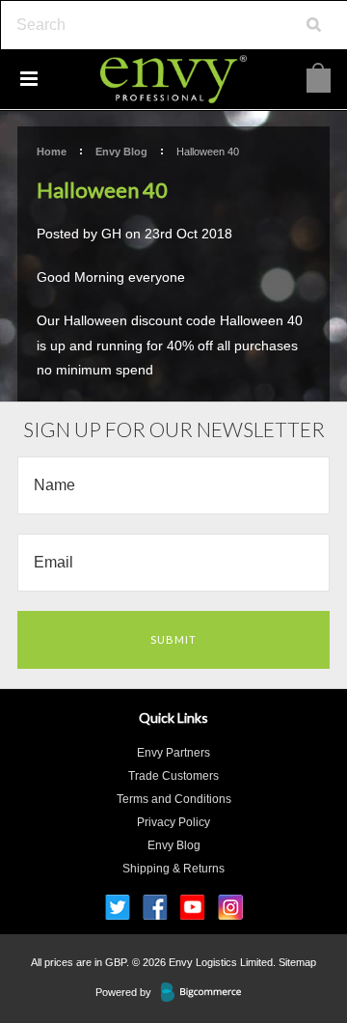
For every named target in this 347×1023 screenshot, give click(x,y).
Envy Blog (121, 151)
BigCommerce (207, 993)
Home (52, 151)
